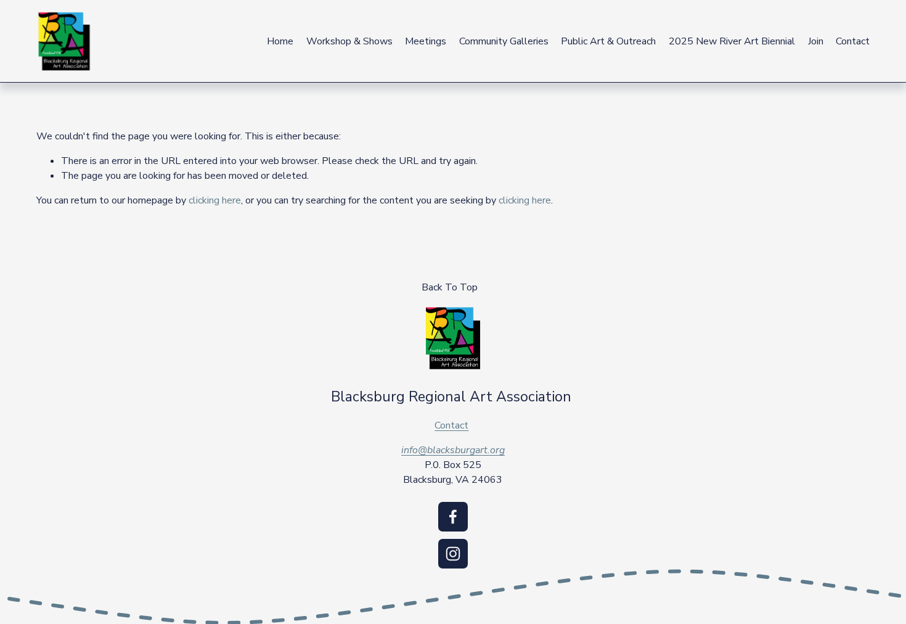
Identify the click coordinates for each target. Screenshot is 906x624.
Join (815, 41)
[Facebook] (453, 517)
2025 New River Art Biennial (732, 41)
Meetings (425, 41)
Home (280, 41)
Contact (853, 41)
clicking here (215, 200)
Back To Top (450, 287)
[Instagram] (453, 554)
